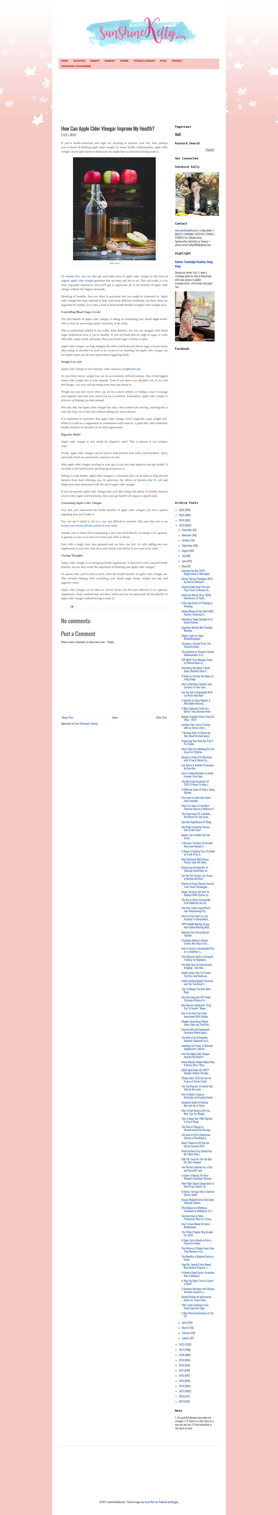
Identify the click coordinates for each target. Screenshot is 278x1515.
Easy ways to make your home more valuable (196, 799)
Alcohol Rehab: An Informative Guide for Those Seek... (196, 1298)
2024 (182, 520)
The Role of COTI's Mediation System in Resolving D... (195, 1136)
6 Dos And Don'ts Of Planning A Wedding (196, 604)
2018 (182, 1365)
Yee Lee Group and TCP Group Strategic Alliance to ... (195, 998)
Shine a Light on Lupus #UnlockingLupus (192, 637)
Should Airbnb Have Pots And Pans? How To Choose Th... (195, 588)
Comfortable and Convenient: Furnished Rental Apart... (195, 1031)
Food (163, 61)
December (187, 530)
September (187, 545)
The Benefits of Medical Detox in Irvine (197, 1258)
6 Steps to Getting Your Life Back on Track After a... (198, 852)
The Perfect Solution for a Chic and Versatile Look (197, 1168)
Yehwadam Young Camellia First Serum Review (197, 620)
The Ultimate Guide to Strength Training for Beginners (197, 958)
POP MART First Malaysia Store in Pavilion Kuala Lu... (197, 661)
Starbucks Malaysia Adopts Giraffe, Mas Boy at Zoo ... (195, 941)
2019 (182, 1360)
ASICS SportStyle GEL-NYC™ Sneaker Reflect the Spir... (195, 1071)
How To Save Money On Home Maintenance (195, 1225)
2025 (182, 515)
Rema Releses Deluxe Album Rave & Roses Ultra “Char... (198, 1063)
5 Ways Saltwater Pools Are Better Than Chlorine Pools (196, 710)
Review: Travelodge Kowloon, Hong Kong (194, 263)
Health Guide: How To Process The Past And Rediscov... (196, 974)
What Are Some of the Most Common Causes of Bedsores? (197, 807)
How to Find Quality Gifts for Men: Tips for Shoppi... (195, 1112)
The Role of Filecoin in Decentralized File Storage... (196, 1128)
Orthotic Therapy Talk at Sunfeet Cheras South (197, 1193)
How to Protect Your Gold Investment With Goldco (194, 1014)
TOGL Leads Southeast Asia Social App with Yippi (194, 1306)
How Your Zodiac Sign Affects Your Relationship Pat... (195, 909)
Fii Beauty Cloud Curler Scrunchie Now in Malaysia (197, 1274)
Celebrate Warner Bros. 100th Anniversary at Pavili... (196, 596)
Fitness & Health (144, 61)
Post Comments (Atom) (86, 723)
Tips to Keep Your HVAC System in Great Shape (197, 1120)
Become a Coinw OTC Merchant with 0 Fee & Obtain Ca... (196, 758)
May (184, 566)
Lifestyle (79, 61)
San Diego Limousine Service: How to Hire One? (195, 828)
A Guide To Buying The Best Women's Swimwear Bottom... (197, 1176)
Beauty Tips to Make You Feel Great (195, 836)
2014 (182, 1386)
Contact (177, 61)
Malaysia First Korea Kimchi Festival (195, 933)
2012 (182, 1396)
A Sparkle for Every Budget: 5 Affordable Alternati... (195, 701)
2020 (182, 1355)
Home (64, 61)
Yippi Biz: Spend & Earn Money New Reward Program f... (196, 1266)
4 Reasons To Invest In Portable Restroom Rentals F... (197, 844)
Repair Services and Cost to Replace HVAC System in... (195, 893)
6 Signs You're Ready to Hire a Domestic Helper (196, 1241)
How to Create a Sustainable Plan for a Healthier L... (197, 950)
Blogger (174, 1502)
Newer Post (67, 717)
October (186, 540)
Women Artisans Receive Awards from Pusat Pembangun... (197, 885)
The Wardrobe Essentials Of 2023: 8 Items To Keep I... (195, 783)
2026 (182, 510)
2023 (182, 525)
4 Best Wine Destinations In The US (197, 1314)
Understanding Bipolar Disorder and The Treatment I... (197, 982)
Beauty (94, 61)
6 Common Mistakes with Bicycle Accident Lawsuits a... (197, 1290)
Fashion (110, 61)
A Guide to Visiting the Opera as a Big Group (197, 677)
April (184, 1323)
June (184, 561)
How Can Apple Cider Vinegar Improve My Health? (195, 1055)
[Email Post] (71, 606)
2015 (182, 1381)
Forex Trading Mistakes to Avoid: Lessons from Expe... (197, 774)
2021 (182, 1350)
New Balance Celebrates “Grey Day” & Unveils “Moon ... (196, 1006)
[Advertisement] (139, 96)
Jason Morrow (151, 1502)
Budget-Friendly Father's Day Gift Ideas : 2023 (198, 718)
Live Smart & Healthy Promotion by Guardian (197, 766)
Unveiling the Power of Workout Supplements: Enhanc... (197, 1047)
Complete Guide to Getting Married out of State (194, 1103)
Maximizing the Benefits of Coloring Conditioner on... (194, 869)
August (186, 551)
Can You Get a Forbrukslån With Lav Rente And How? (197, 693)
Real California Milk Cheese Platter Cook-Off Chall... (195, 860)
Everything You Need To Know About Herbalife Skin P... (195, 669)
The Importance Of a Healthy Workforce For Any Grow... (195, 815)
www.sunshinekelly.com (186, 230)
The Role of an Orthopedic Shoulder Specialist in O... (195, 1039)
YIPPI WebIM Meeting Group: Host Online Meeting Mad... (195, 925)
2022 (182, 1344)
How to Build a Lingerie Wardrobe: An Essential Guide (197, 1095)
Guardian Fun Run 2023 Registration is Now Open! (195, 572)
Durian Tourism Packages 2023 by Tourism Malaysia (197, 580)
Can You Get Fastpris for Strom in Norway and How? (197, 877)
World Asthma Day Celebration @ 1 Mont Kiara (196, 1152)
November (187, 535)
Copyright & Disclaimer (76, 66)
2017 (181, 1370)
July (184, 556)
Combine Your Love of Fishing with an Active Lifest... (195, 726)
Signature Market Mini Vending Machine (196, 629)
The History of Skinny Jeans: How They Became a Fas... (197, 1249)
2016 (182, 1375)
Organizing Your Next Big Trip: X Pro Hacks (197, 742)
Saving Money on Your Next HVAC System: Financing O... (197, 612)
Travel (124, 61)
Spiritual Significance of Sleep (196, 822)
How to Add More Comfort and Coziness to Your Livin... (196, 685)
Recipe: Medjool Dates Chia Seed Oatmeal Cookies (197, 1201)
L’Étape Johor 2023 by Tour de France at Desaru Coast (196, 1079)
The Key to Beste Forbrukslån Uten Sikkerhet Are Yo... (195, 901)
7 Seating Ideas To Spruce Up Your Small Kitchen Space (195, 734)
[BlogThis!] (65, 134)
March (185, 1328)
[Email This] (62, 134)
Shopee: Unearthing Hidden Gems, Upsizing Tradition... (195, 1023)
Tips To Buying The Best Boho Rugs (196, 990)
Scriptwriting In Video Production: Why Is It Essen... (196, 1217)
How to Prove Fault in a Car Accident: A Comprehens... (195, 917)
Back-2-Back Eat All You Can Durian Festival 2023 (195, 1144)
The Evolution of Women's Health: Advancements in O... (197, 653)
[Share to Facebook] (71, 134)
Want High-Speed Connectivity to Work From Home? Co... (197, 1185)
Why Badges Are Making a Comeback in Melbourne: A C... (197, 1209)
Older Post (161, 717)
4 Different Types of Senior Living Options (197, 791)
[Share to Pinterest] (74, 134)
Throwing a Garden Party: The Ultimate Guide (196, 645)
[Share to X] (68, 134)
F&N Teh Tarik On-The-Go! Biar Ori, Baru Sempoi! (196, 1160)
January (186, 1338)
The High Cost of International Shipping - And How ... (196, 966)
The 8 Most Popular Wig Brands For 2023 (197, 1233)
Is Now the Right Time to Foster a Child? (197, 1282)
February (186, 1333)
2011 (181, 1401)
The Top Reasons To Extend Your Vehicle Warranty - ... (197, 1087)
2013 (182, 1391)
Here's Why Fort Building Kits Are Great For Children (197, 750)
